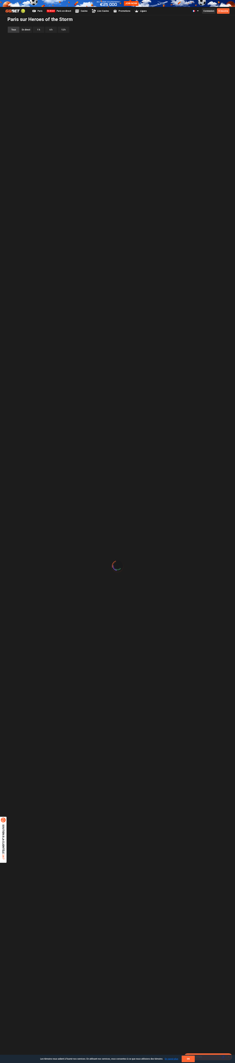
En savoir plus (171, 1059)
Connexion (208, 11)
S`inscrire (223, 11)
